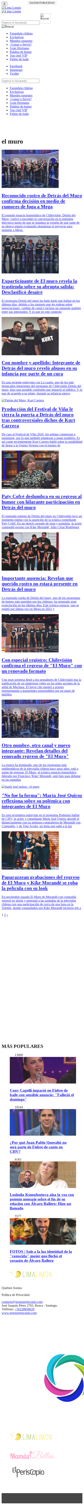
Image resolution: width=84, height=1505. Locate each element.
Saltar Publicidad (42, 2)
